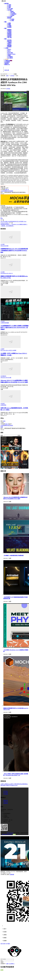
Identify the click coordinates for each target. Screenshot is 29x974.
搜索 (15, 74)
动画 (12, 785)
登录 (4, 421)
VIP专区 (8, 88)
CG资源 (6, 48)
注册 (7, 963)
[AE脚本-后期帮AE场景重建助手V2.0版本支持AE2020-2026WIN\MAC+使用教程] (14, 309)
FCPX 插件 (9, 16)
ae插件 (2, 784)
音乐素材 (9, 32)
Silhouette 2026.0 (4, 377)
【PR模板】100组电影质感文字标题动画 (13, 555)
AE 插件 (9, 4)
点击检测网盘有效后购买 (7, 190)
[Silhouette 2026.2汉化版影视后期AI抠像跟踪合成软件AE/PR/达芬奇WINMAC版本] (11, 243)
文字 (10, 785)
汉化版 (6, 245)
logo (14, 785)
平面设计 (9, 44)
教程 (5, 38)
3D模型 (9, 55)
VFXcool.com (10, 832)
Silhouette (3, 245)
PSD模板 (9, 25)
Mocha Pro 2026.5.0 (8, 273)
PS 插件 (9, 7)
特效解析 (9, 46)
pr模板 (23, 784)
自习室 (7, 61)
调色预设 (9, 17)
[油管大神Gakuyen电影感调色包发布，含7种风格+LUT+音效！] (11, 402)
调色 (18, 784)
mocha (2, 273)
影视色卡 (7, 64)
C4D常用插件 (13, 14)
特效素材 (9, 33)
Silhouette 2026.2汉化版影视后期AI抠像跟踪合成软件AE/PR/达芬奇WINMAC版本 (14, 250)
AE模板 (9, 23)
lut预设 (2, 405)
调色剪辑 (9, 40)
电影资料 (9, 36)
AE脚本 (2, 322)
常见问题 (5, 792)
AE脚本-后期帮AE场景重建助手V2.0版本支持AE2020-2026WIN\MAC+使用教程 (14, 327)
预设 (26, 784)
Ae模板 (5, 784)
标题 (4, 785)
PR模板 (9, 24)
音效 (5, 405)
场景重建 (6, 322)
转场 (20, 784)
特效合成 (9, 41)
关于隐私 (5, 794)
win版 (9, 377)
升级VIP (7, 189)
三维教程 (9, 42)
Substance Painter (11, 54)
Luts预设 (12, 19)
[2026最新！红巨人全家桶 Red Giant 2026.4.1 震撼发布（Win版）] (11, 347)
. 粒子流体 (12, 12)
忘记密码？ (12, 963)
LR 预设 (12, 20)
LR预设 (7, 785)
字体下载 (9, 37)
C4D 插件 (9, 10)
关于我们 (5, 791)
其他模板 (9, 27)
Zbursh (9, 51)
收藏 (2, 426)
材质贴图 (9, 34)
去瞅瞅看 (12, 874)
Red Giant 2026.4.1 (5, 350)
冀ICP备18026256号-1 (7, 834)
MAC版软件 (10, 57)
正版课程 (5, 803)
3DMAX (9, 49)
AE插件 (2, 349)
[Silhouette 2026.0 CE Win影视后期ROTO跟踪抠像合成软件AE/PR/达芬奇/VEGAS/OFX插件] (11, 374)
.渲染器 (12, 11)
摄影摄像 (9, 45)
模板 (5, 21)
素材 (5, 28)
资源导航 (6, 63)
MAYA (8, 50)
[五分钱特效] (4, 1)
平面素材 (9, 31)
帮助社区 (8, 60)
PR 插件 (9, 6)
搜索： (2, 435)
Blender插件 (10, 8)
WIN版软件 (10, 56)
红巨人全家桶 (12, 350)
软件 (2, 218)
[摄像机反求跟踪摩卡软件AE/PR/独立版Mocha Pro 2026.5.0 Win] (11, 270)
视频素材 (9, 29)
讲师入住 (5, 801)
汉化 (16, 785)
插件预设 (6, 3)
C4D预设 (12, 15)
